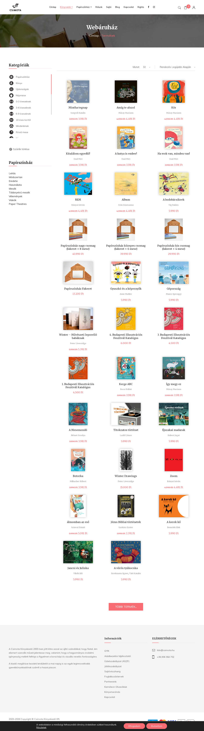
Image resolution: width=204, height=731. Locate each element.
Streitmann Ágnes (119, 573)
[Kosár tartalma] (185, 8)
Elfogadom (134, 726)
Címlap (94, 35)
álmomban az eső (78, 522)
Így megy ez (173, 384)
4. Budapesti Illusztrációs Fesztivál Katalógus (125, 336)
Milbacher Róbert (78, 481)
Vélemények (15, 196)
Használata (15, 184)
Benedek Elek (173, 527)
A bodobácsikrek (173, 199)
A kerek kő (174, 522)
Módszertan (15, 177)
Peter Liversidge (78, 343)
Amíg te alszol (126, 107)
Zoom (173, 476)
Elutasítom (156, 726)
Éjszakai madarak (173, 430)
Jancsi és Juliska (78, 568)
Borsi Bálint (126, 389)
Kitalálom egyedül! (78, 153)
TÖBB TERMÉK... (126, 607)
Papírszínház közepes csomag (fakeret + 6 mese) (126, 247)
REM (78, 199)
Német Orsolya (78, 435)
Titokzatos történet (125, 430)
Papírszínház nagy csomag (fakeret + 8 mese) (78, 247)
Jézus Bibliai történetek (126, 522)
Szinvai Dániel (78, 527)
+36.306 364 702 (165, 656)
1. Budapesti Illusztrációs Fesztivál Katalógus (78, 385)
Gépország (174, 288)
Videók (12, 200)
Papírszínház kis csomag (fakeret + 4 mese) (173, 247)
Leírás (12, 173)
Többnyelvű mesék (19, 192)
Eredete (13, 181)
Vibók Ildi (78, 573)
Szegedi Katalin (78, 113)
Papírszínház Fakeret (78, 288)
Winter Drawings (126, 476)
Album (126, 199)
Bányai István (78, 205)
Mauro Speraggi (173, 294)
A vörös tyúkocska (126, 568)
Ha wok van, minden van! (174, 153)
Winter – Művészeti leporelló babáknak (78, 336)
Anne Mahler (126, 294)
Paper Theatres (18, 203)
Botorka (78, 476)
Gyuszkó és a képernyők (126, 288)
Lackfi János (126, 435)
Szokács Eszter (126, 527)
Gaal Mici (78, 159)
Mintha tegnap (78, 107)
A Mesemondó (78, 430)
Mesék (12, 188)
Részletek (41, 727)
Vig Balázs (174, 205)
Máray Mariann (125, 113)
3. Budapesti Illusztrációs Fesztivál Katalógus (173, 336)
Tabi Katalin (135, 573)
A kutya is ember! (126, 153)
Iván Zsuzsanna (126, 205)
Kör (173, 107)
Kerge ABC (126, 384)
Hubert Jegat (174, 435)
